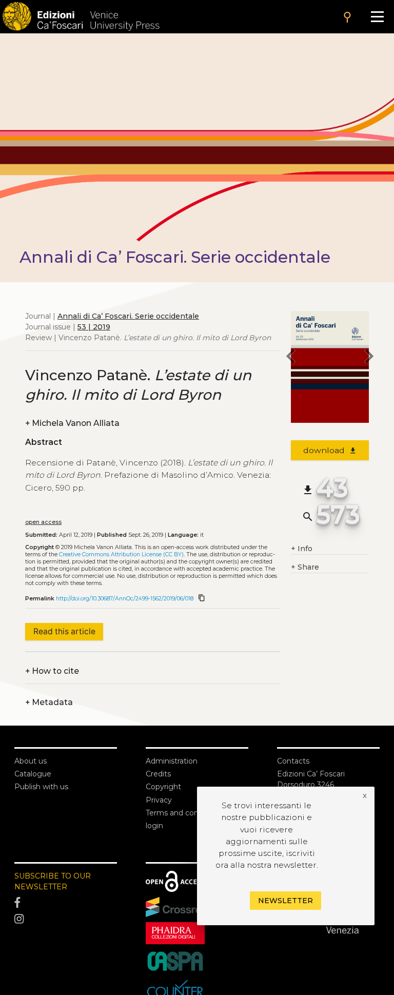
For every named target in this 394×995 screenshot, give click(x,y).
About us (30, 761)
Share (305, 567)
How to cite (52, 671)
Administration (172, 761)
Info (301, 548)
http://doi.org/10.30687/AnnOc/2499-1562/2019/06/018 (124, 598)
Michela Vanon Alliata (72, 423)
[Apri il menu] (377, 16)
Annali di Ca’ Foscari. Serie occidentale (128, 316)
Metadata (49, 702)
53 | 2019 (93, 326)
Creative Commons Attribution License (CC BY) (121, 554)
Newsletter (285, 900)
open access (43, 522)
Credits (158, 773)
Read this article (64, 631)
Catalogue (32, 773)
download (330, 450)
